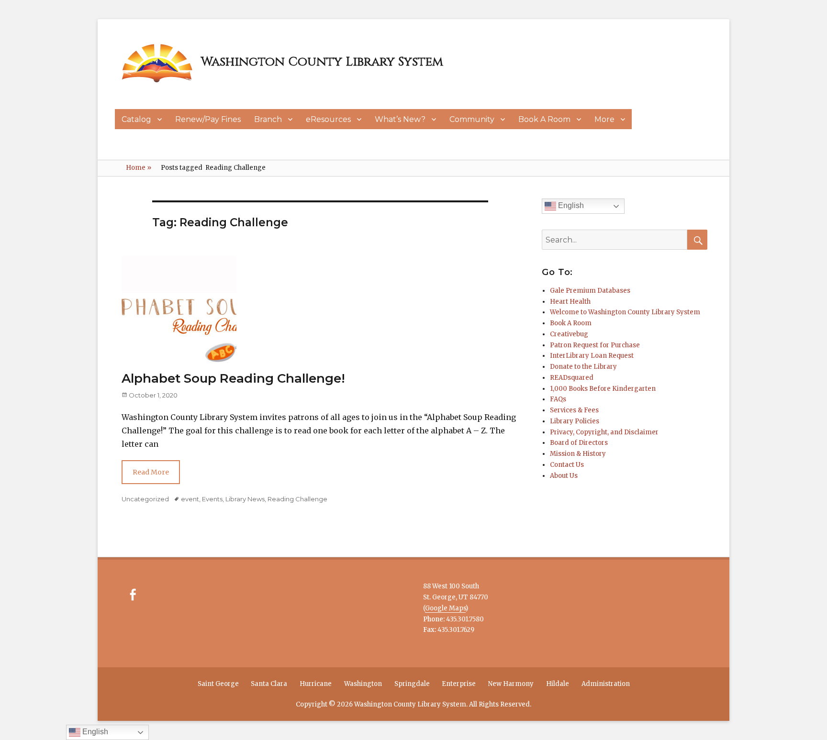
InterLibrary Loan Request (592, 356)
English (570, 205)
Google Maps (445, 608)
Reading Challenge (297, 499)
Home (138, 168)
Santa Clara (269, 684)
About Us (564, 476)
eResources (328, 119)
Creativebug (569, 334)
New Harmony (511, 684)
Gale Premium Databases (590, 291)
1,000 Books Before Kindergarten (603, 389)
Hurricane (316, 684)
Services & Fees (574, 410)
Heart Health (570, 302)
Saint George (218, 684)
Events (212, 499)
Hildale (557, 684)
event (190, 499)
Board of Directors (579, 443)
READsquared (571, 378)
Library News (245, 499)
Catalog (136, 119)
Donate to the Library (583, 367)
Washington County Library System (322, 62)
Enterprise (459, 684)
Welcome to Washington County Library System (625, 312)
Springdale (412, 684)
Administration (605, 684)
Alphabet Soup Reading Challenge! (233, 378)
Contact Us (567, 465)
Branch (268, 119)
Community (471, 119)
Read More (151, 472)
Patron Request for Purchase (595, 345)
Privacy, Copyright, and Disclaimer (604, 432)
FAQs (558, 399)
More (604, 119)
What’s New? (400, 119)
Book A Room (544, 119)
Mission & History (578, 454)
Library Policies (574, 421)
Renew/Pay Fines (208, 119)
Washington (363, 684)
